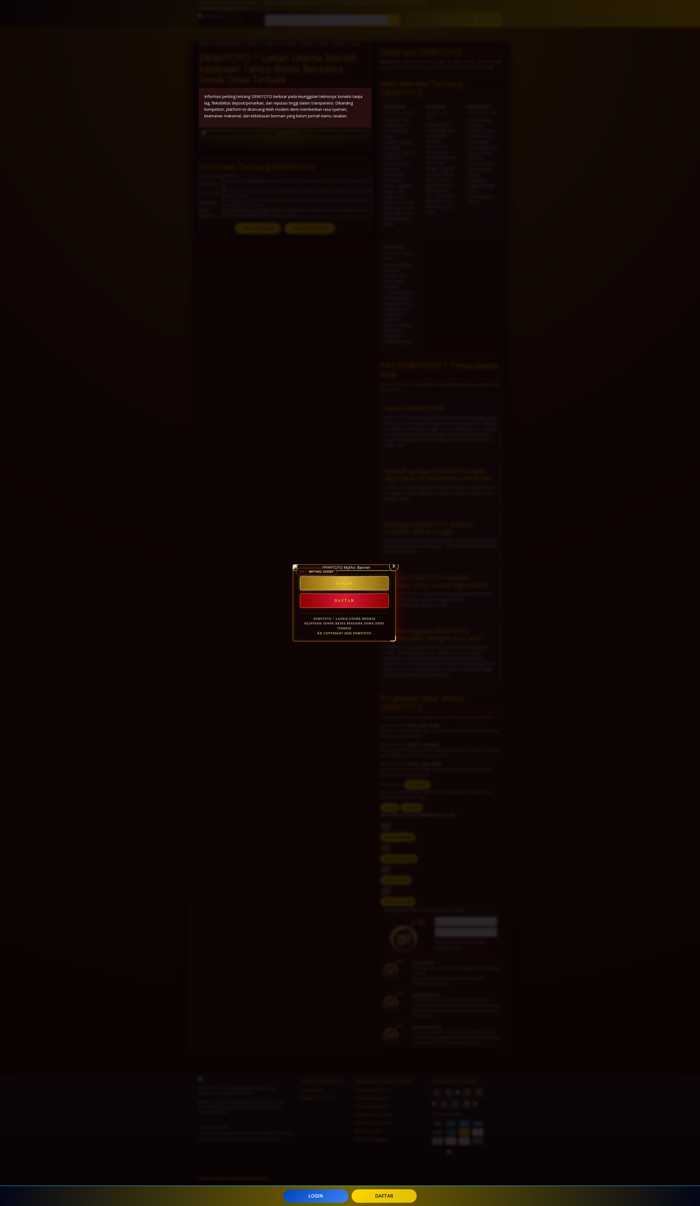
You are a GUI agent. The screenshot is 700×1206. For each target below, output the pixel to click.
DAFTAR (384, 1196)
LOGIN (315, 1196)
